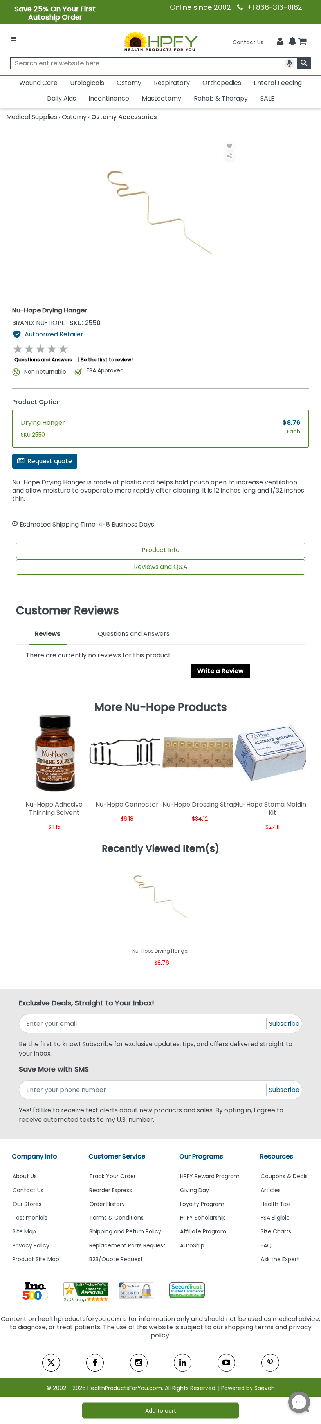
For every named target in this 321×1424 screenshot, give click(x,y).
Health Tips (276, 1204)
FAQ (266, 1245)
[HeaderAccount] (280, 41)
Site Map (24, 1231)
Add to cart (160, 1411)
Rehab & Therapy (221, 98)
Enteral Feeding (278, 82)
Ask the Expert (280, 1259)
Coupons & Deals (284, 1176)
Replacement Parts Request (127, 1245)
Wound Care (38, 82)
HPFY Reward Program (210, 1176)
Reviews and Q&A (161, 566)
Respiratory (172, 82)
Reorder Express (110, 1190)
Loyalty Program (202, 1204)
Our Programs (201, 1156)
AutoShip (192, 1245)
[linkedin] (182, 1363)
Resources (276, 1156)
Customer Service (116, 1156)
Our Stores (27, 1204)
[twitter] (51, 1363)
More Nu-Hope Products (160, 707)
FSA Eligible (275, 1218)
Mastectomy (161, 98)
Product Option (36, 402)
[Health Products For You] (160, 40)
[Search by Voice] (289, 63)
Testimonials (30, 1218)
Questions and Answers (43, 359)
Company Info (34, 1156)
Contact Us (248, 42)
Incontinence (108, 98)
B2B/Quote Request (116, 1259)
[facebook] (95, 1363)
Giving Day (194, 1190)
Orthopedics (221, 82)
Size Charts (276, 1231)
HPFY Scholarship (203, 1218)
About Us (25, 1176)
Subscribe (284, 1023)
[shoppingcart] (302, 42)
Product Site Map (36, 1259)
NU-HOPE (39, 322)
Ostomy (129, 82)
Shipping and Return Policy (125, 1231)
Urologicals (87, 82)
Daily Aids (61, 98)
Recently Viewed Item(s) (161, 849)
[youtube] (226, 1363)
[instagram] (139, 1363)
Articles (271, 1190)
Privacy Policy (31, 1245)
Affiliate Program (203, 1231)
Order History (107, 1204)
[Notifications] (292, 42)
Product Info (161, 549)
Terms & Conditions (116, 1218)
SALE (267, 98)
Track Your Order (112, 1176)
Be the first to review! (107, 359)
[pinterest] (270, 1363)
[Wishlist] (229, 146)
